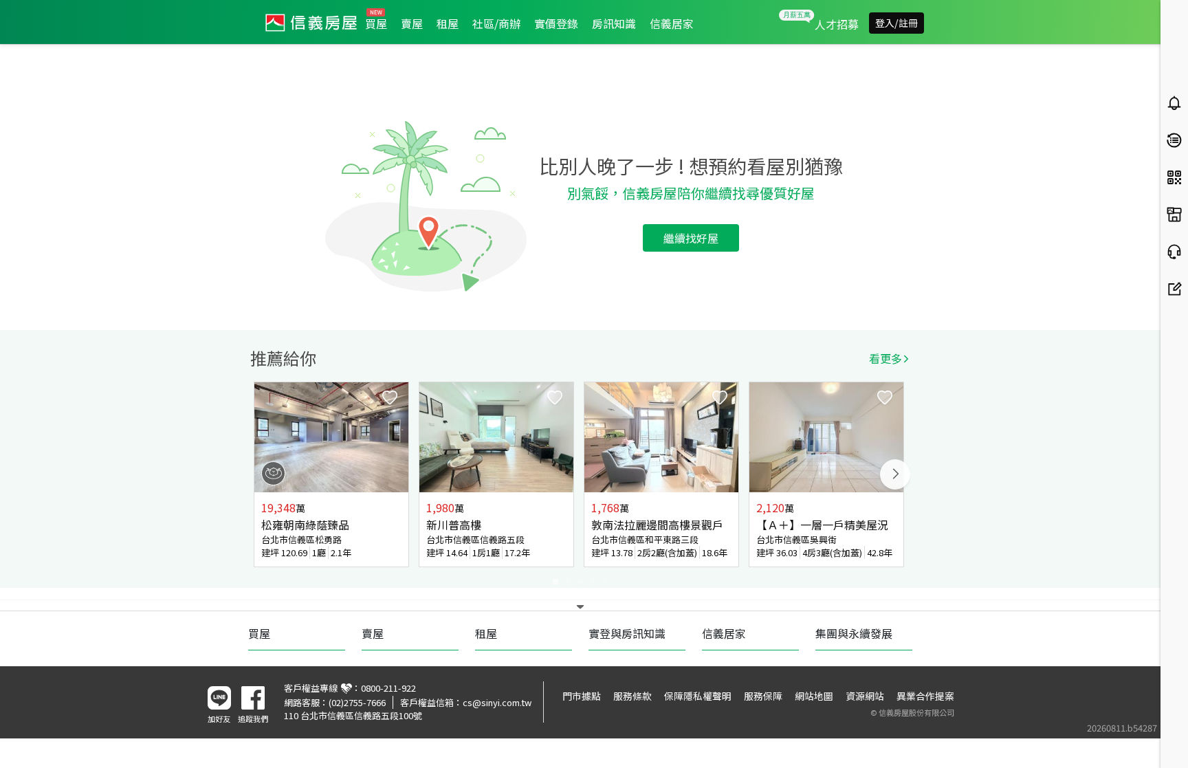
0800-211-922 (388, 687)
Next (895, 474)
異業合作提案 (925, 696)
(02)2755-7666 (357, 702)
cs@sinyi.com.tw (497, 702)
